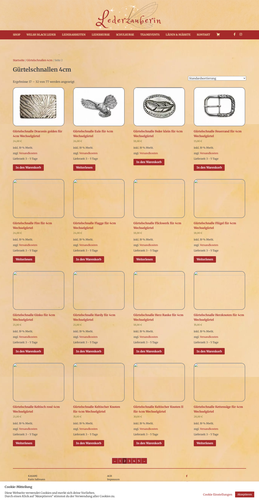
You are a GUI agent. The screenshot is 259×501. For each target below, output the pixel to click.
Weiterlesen (84, 167)
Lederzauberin (130, 20)
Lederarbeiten (74, 34)
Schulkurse (125, 34)
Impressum (113, 479)
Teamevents (149, 34)
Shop (16, 34)
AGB (109, 475)
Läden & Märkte (178, 34)
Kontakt (203, 34)
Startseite (18, 60)
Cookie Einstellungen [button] (217, 494)
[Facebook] (234, 34)
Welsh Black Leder (41, 34)
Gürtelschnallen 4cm (40, 60)
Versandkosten (28, 153)
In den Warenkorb (28, 167)
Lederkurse (101, 34)
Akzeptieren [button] (244, 494)
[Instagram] (240, 34)
